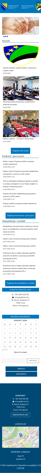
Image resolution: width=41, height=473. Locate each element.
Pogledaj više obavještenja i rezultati (20, 283)
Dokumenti (21, 374)
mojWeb (33, 465)
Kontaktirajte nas (20, 415)
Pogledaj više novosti (20, 151)
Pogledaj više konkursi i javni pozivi (20, 215)
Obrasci (21, 369)
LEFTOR (21, 468)
